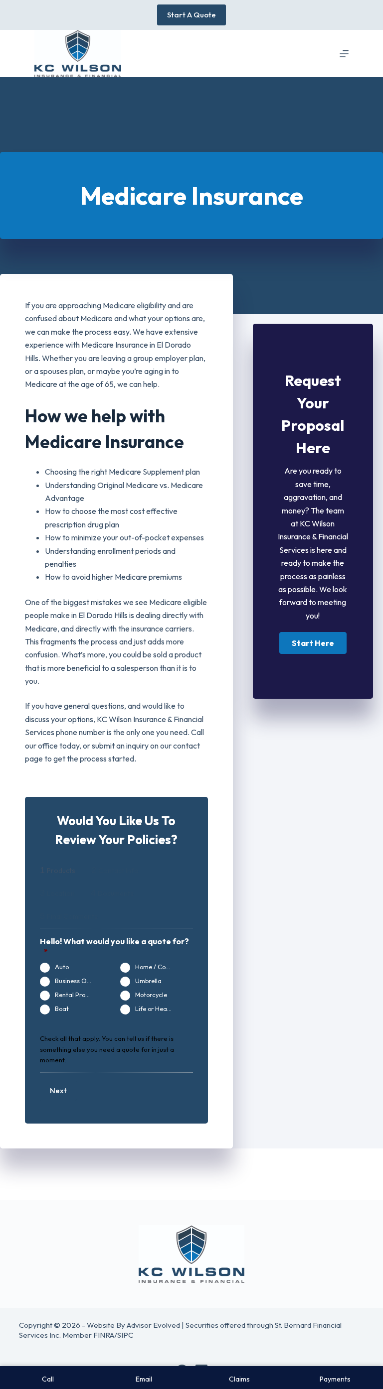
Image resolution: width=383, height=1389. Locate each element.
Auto (62, 967)
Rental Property (77, 995)
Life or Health (155, 1008)
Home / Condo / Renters (158, 967)
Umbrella (148, 981)
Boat (62, 1008)
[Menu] (344, 53)
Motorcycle (151, 995)
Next (58, 1090)
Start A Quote (191, 14)
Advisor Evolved (153, 1325)
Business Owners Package (77, 981)
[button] (313, 643)
